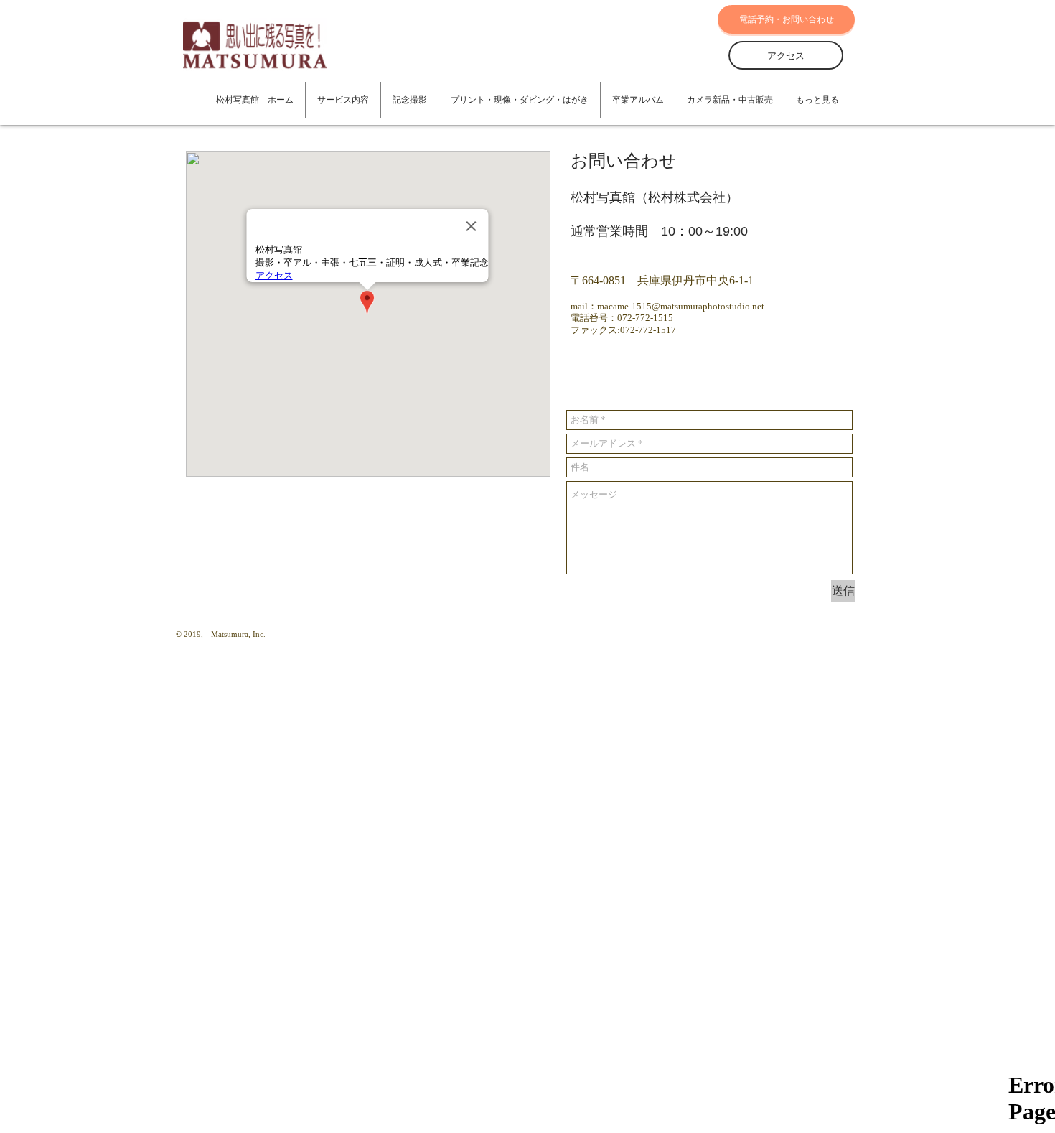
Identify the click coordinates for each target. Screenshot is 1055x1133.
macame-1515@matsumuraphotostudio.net (680, 306)
